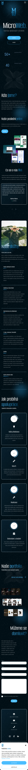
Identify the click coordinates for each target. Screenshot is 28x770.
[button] (25, 745)
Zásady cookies (6, 758)
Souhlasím (14, 763)
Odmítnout (14, 767)
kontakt (14, 42)
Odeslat (14, 701)
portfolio (14, 38)
